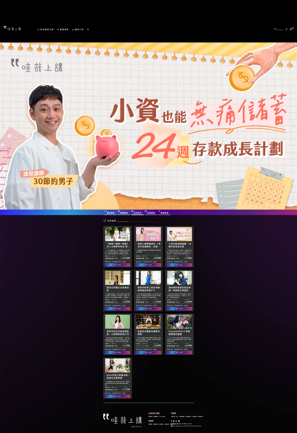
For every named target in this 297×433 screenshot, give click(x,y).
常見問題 (194, 416)
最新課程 (156, 424)
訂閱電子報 (200, 416)
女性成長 (111, 221)
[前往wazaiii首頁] (278, 29)
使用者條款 (182, 416)
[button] (3, 125)
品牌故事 (150, 416)
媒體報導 (156, 416)
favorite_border (128, 229)
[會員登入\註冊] (286, 29)
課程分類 (167, 424)
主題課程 (150, 424)
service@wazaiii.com (178, 426)
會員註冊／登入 (174, 416)
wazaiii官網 (162, 416)
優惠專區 (161, 424)
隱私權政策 (188, 416)
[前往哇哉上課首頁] (12, 28)
